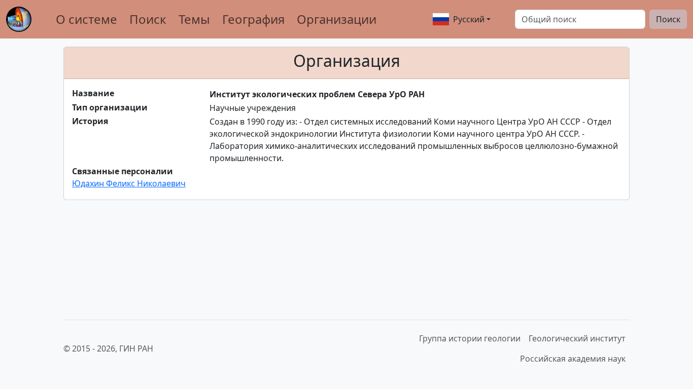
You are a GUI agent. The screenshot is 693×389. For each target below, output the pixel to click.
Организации (336, 19)
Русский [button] (468, 19)
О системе (86, 19)
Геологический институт (577, 338)
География (253, 19)
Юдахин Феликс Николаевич (129, 183)
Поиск (147, 19)
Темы (194, 19)
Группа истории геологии (470, 338)
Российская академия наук (573, 358)
